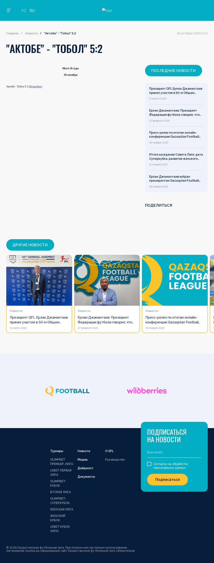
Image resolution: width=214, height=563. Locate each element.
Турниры (56, 451)
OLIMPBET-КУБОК (58, 483)
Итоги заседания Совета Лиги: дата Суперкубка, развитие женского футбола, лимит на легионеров (176, 157)
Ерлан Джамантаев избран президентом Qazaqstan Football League (174, 179)
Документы (86, 476)
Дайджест (85, 468)
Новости (31, 33)
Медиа (83, 459)
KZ (23, 10)
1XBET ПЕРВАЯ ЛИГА (60, 472)
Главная (12, 33)
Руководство (115, 459)
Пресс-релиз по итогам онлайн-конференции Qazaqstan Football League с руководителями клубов (174, 135)
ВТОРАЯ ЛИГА (60, 492)
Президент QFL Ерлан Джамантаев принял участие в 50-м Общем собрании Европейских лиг (175, 91)
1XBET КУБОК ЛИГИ (60, 529)
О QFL (109, 451)
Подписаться (167, 479)
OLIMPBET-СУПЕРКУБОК (60, 501)
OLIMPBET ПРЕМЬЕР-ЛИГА (61, 462)
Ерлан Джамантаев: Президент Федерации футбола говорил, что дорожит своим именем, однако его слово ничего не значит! (176, 113)
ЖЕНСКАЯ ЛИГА (61, 509)
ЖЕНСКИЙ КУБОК (57, 518)
